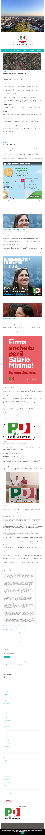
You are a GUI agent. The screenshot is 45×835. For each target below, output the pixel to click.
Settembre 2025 (7, 683)
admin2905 (9, 145)
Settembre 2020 (7, 743)
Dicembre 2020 (7, 740)
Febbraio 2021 (6, 737)
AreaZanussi (7, 136)
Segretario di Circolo (36, 632)
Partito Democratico (28, 632)
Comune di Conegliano (14, 136)
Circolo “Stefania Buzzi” (15, 50)
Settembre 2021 (7, 729)
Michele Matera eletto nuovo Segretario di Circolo (15, 443)
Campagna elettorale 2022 (9, 770)
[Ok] (43, 832)
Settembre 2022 (7, 706)
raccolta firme (7, 298)
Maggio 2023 (6, 694)
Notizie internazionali (8, 773)
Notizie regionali (21, 229)
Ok (22, 833)
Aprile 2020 (6, 752)
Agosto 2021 (6, 731)
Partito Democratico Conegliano (23, 44)
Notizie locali (6, 71)
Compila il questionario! (7, 134)
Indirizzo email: (7, 653)
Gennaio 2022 (6, 717)
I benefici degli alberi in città (10, 144)
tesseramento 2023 (7, 793)
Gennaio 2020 (6, 760)
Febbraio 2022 (6, 714)
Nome (5, 645)
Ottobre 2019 (6, 763)
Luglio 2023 (6, 691)
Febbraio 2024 (6, 686)
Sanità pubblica (7, 788)
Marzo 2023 (6, 697)
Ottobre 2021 (6, 726)
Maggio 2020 (6, 749)
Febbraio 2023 (6, 700)
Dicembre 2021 (7, 720)
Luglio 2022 (6, 708)
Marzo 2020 (6, 754)
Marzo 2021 (6, 734)
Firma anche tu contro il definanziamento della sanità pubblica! (18, 231)
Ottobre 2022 (6, 703)
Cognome (6, 649)
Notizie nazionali (13, 229)
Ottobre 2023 (6, 688)
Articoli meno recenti (6, 637)
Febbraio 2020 (6, 757)
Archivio (32, 50)
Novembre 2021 (7, 723)
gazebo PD (7, 418)
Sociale (5, 790)
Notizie (25, 50)
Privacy (22, 826)
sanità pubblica (13, 298)
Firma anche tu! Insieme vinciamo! (11, 320)
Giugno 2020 (6, 746)
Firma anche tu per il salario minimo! (22, 415)
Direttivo (23, 632)
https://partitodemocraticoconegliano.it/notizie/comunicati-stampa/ (15, 625)
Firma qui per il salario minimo (22, 331)
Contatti (39, 50)
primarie (5, 785)
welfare (17, 298)
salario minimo (17, 418)
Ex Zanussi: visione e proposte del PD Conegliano (15, 73)
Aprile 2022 (6, 711)
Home (6, 50)
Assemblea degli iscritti (9, 632)
